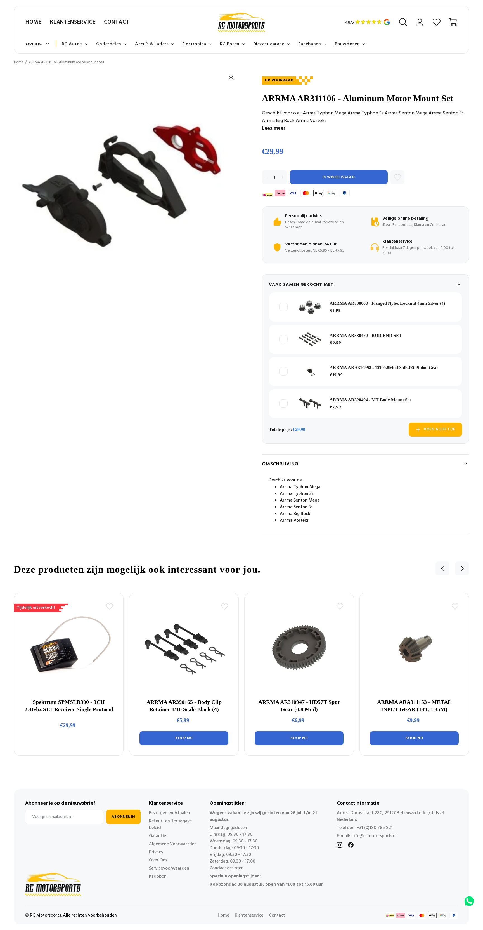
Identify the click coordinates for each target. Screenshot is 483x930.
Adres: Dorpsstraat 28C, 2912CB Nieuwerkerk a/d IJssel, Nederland (391, 816)
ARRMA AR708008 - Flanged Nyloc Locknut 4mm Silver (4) (387, 303)
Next (462, 568)
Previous (442, 568)
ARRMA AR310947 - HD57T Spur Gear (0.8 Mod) (299, 705)
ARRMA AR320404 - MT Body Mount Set (370, 399)
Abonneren (123, 817)
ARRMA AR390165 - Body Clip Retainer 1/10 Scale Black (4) (184, 705)
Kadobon (158, 876)
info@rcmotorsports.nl (374, 836)
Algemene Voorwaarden (173, 844)
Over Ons (158, 860)
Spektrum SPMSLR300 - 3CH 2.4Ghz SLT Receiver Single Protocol (69, 705)
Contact (116, 22)
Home (33, 22)
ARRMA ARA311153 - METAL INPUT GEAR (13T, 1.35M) (414, 705)
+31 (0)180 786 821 (375, 827)
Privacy (156, 852)
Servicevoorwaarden (169, 868)
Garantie (157, 836)
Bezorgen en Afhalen (169, 813)
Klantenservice (73, 22)
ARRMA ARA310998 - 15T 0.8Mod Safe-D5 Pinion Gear (384, 367)
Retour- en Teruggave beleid (170, 824)
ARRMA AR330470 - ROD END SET (366, 335)
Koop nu (184, 738)
